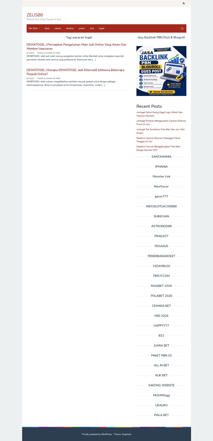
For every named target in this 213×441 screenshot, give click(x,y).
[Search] (182, 28)
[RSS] (183, 3)
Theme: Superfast (122, 434)
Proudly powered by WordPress (97, 434)
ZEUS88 (35, 15)
